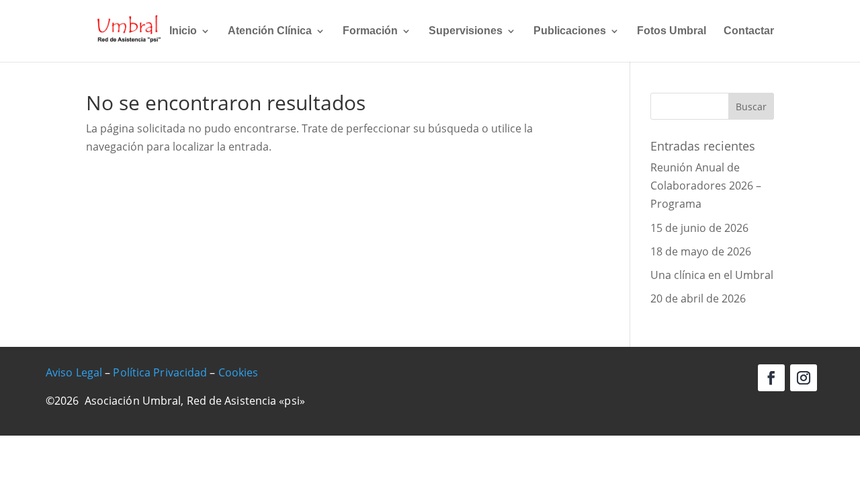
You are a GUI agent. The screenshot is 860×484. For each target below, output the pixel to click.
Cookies (238, 372)
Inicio (183, 31)
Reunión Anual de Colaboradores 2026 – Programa (705, 185)
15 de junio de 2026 (699, 227)
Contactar (749, 31)
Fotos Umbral (671, 31)
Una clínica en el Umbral (711, 275)
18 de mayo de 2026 (700, 251)
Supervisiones (466, 31)
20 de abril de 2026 (698, 298)
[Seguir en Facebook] (771, 377)
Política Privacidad (160, 372)
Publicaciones (569, 31)
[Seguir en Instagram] (803, 377)
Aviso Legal (74, 372)
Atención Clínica (270, 31)
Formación (370, 31)
